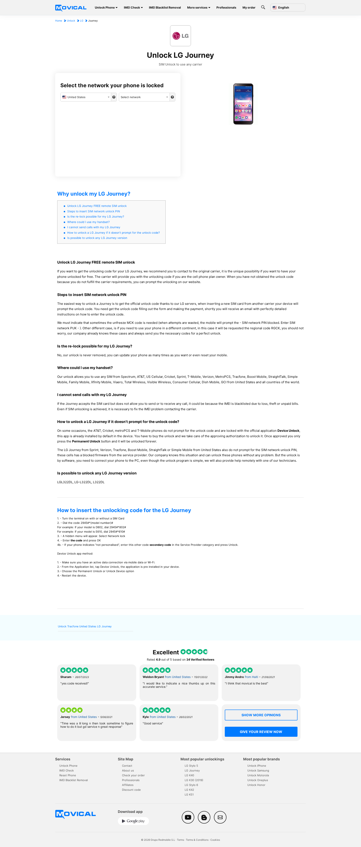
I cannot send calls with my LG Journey (93, 227)
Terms (180, 839)
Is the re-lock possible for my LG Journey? (95, 216)
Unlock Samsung (258, 770)
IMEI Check (132, 7)
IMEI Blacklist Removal (165, 7)
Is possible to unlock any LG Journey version (97, 238)
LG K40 (189, 775)
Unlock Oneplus (257, 780)
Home (58, 20)
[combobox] (86, 97)
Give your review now (261, 732)
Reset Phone (67, 775)
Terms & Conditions (197, 839)
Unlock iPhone (256, 765)
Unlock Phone (105, 7)
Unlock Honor (256, 785)
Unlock (71, 20)
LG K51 (189, 794)
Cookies (215, 839)
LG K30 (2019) (194, 780)
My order (249, 7)
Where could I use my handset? (88, 222)
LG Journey (192, 770)
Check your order (133, 775)
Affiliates (127, 785)
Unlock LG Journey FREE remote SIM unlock (97, 206)
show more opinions (261, 715)
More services (197, 7)
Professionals (226, 7)
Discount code (131, 789)
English (283, 7)
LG (81, 20)
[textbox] (86, 97)
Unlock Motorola (258, 775)
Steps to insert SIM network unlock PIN (93, 211)
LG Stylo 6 (191, 785)
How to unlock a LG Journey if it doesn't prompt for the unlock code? (113, 232)
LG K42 (189, 789)
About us (128, 770)
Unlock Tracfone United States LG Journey (85, 626)
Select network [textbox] (131, 97)
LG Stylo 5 (191, 765)
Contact (127, 765)
